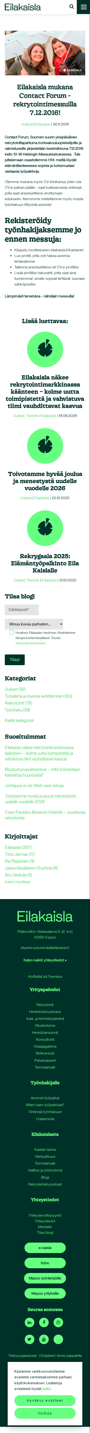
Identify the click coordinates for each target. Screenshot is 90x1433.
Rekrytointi (18, 703)
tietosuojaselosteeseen (31, 643)
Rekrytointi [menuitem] (45, 1004)
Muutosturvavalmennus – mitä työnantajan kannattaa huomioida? (42, 772)
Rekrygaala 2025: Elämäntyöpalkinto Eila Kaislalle (45, 563)
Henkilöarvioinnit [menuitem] (45, 1032)
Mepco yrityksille (45, 1293)
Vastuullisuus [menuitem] (45, 1156)
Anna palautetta (69, 1355)
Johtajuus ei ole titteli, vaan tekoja (34, 785)
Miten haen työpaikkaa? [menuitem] (45, 1105)
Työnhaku (17, 709)
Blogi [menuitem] (45, 1177)
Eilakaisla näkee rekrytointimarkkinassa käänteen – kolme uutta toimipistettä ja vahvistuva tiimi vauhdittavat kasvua (45, 391)
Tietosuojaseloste (22, 1355)
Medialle (45, 1227)
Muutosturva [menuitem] (45, 1025)
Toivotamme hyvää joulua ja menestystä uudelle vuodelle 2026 (45, 480)
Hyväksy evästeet (45, 1400)
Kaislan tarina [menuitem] (45, 1149)
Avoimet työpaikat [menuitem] (45, 1098)
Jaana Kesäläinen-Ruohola (31, 868)
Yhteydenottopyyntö (45, 1215)
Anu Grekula (18, 874)
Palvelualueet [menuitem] (45, 1060)
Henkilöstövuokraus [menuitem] (45, 1011)
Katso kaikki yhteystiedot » (45, 960)
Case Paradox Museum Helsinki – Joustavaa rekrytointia (45, 815)
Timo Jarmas (20, 854)
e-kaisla (45, 1247)
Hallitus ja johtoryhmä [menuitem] (45, 1170)
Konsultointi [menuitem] (45, 1039)
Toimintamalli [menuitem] (45, 1067)
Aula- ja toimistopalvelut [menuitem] (45, 1018)
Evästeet (47, 1355)
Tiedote (32, 415)
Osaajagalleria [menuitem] (45, 1046)
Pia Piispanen (19, 861)
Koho (45, 1263)
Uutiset (27, 124)
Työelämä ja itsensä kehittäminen (38, 696)
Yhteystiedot (45, 1221)
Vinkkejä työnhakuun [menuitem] (45, 1111)
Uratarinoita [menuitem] (45, 1119)
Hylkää (45, 1413)
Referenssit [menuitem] (45, 1053)
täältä (46, 1389)
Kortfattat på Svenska (45, 976)
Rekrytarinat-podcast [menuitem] (45, 1184)
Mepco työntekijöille (45, 1278)
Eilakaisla (42, 124)
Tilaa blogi (45, 1232)
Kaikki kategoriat (19, 720)
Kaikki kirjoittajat (17, 882)
